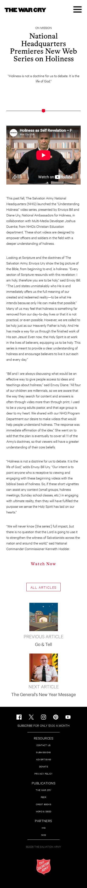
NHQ (43, 834)
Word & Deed (43, 811)
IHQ (44, 827)
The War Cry (43, 790)
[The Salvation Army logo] (43, 866)
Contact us (44, 745)
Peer (43, 797)
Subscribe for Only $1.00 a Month (43, 725)
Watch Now (43, 563)
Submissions (43, 752)
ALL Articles (43, 587)
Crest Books (43, 804)
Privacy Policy (43, 773)
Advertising (43, 759)
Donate (43, 766)
